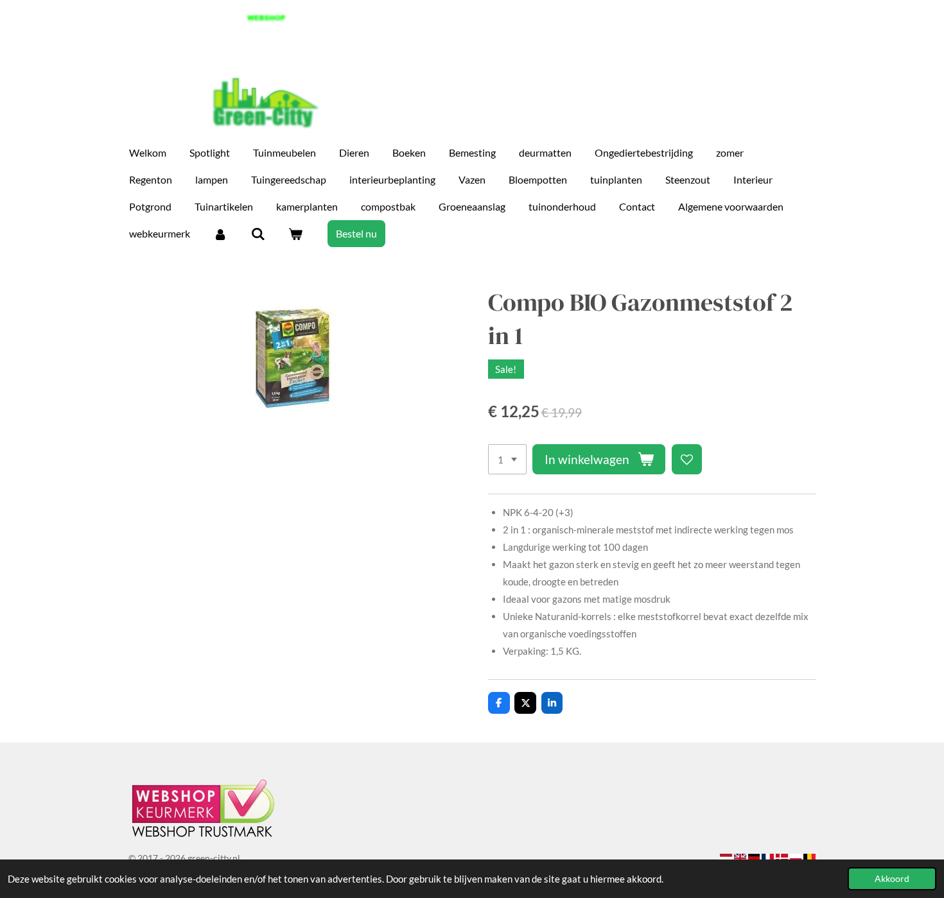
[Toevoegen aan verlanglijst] (687, 459)
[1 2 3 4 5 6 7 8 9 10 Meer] (507, 459)
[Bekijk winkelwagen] (295, 233)
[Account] (220, 233)
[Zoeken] (257, 233)
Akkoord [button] (892, 879)
